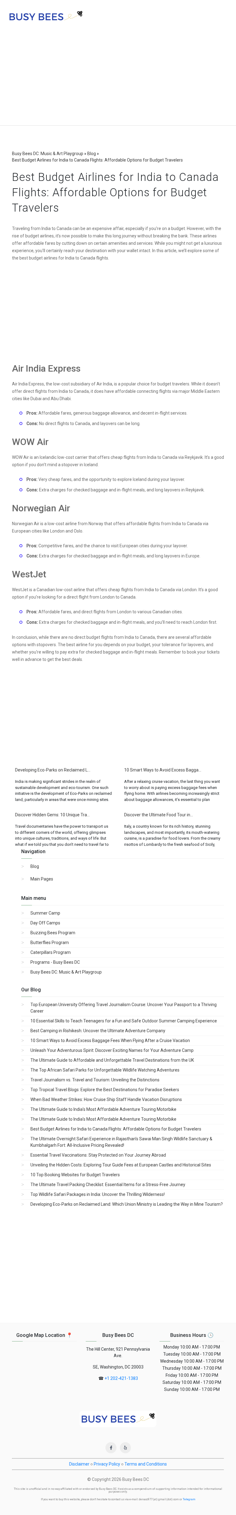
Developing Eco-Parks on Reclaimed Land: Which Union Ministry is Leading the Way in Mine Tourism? (126, 1204)
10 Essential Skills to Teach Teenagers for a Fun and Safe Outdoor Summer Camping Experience (123, 1020)
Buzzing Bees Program (52, 932)
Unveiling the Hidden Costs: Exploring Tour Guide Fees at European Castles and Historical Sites (120, 1164)
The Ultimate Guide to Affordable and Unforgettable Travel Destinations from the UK (112, 1060)
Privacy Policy (107, 1464)
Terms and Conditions (145, 1464)
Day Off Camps (45, 922)
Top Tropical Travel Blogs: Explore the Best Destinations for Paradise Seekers (104, 1089)
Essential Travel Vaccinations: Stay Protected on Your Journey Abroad (98, 1155)
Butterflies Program (49, 942)
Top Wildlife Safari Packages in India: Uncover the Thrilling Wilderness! (97, 1194)
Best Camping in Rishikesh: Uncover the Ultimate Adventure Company (97, 1030)
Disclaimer (79, 1464)
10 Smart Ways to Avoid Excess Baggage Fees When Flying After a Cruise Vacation (110, 1040)
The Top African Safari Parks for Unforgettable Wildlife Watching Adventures (104, 1070)
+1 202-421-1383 (121, 1378)
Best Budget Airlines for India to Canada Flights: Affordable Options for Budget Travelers (115, 1128)
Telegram (189, 1499)
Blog (34, 866)
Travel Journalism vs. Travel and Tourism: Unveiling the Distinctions (94, 1079)
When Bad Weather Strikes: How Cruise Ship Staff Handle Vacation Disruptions (106, 1099)
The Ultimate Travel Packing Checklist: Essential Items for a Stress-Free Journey (107, 1184)
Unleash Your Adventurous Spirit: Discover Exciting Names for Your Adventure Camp (112, 1050)
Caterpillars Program (50, 952)
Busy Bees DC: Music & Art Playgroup (66, 972)
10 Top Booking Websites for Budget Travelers (75, 1174)
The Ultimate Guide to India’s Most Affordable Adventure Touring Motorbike (103, 1109)
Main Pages (41, 879)
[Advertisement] (118, 79)
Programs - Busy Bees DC (55, 962)
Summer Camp (45, 913)
